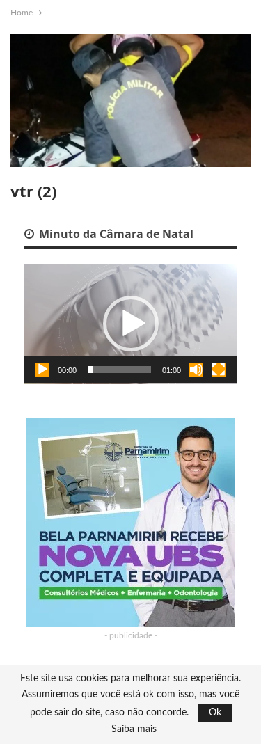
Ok (215, 713)
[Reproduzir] (42, 370)
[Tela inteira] (219, 370)
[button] (131, 323)
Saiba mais (134, 729)
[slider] (119, 369)
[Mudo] (196, 370)
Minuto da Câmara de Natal (114, 234)
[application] (130, 324)
